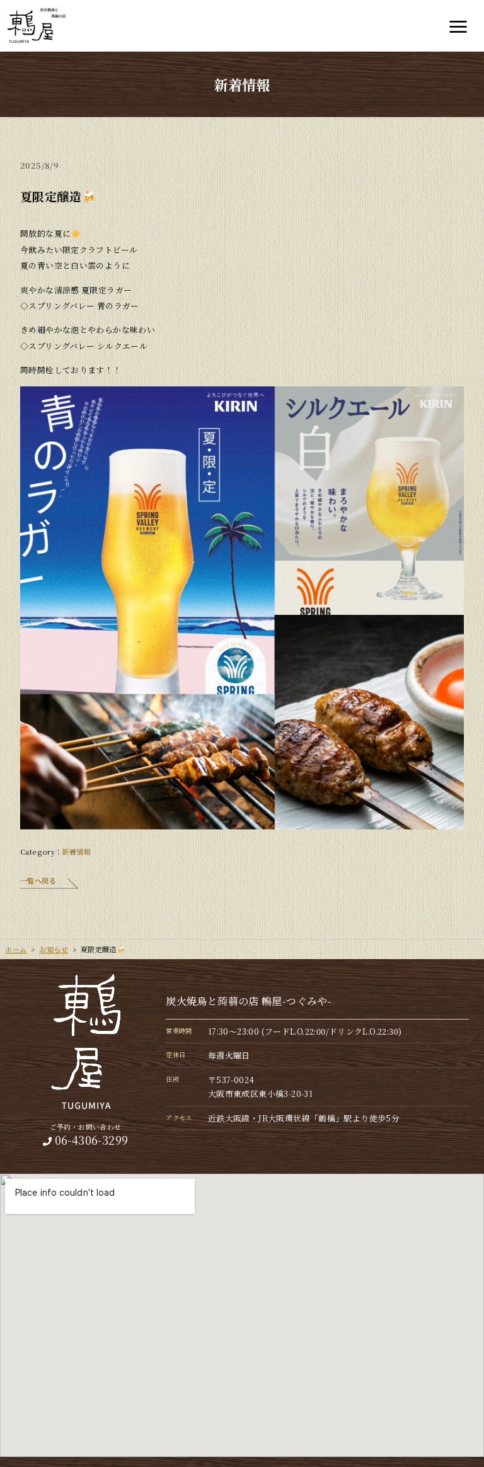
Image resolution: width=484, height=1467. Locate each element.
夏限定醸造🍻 (58, 196)
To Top (461, 1450)
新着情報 (76, 851)
